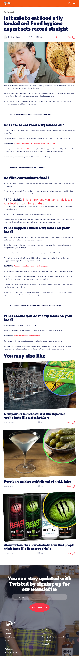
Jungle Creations (48, 640)
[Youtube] (5, 652)
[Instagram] (16, 652)
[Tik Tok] (13, 652)
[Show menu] (74, 3)
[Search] (69, 3)
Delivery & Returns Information (54, 637)
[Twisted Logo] (7, 3)
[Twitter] (10, 652)
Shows (7, 640)
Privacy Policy (47, 633)
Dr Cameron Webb (24, 149)
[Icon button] (56, 37)
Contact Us (46, 644)
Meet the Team (11, 637)
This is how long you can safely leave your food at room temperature (38, 201)
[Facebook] (8, 652)
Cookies (45, 630)
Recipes (8, 630)
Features (8, 633)
